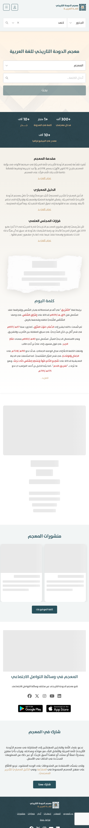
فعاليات (31, 813)
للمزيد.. (44, 378)
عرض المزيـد (44, 178)
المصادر (57, 813)
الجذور (80, 23)
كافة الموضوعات (44, 609)
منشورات (21, 813)
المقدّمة (42, 769)
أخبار (39, 813)
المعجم (78, 65)
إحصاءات (47, 813)
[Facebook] (29, 696)
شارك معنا (44, 784)
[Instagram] (44, 696)
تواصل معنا (45, 820)
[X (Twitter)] (37, 696)
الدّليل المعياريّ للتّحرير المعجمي (28, 771)
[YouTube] (51, 696)
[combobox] (35, 22)
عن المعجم (68, 813)
